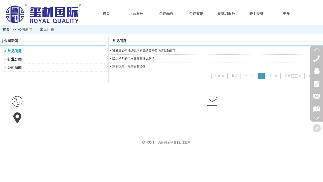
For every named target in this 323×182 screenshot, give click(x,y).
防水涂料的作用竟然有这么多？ (133, 58)
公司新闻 (25, 29)
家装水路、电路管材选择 (129, 66)
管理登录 (185, 142)
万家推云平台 (167, 142)
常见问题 (47, 29)
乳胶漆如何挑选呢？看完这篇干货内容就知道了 (144, 50)
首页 (6, 29)
